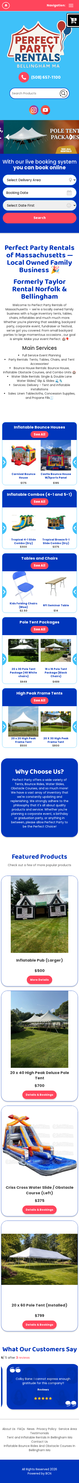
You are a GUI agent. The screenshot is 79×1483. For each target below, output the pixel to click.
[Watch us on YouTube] (45, 110)
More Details (39, 980)
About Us (8, 1429)
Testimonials (39, 1433)
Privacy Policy (46, 1429)
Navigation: (56, 5)
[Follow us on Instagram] (34, 110)
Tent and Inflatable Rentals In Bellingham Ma (39, 1437)
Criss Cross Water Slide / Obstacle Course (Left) (40, 1190)
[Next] (71, 137)
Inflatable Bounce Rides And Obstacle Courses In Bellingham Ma (39, 1448)
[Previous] (7, 137)
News (31, 1429)
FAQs (21, 1429)
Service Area (68, 1429)
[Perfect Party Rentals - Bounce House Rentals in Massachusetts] (39, 44)
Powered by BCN (39, 1473)
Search (39, 218)
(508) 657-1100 (46, 78)
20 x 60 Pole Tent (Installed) (39, 1305)
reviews (23, 1358)
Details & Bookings (39, 1094)
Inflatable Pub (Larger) (39, 960)
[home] (6, 5)
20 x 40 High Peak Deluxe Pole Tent (39, 1075)
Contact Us (39, 1442)
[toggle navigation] (71, 5)
